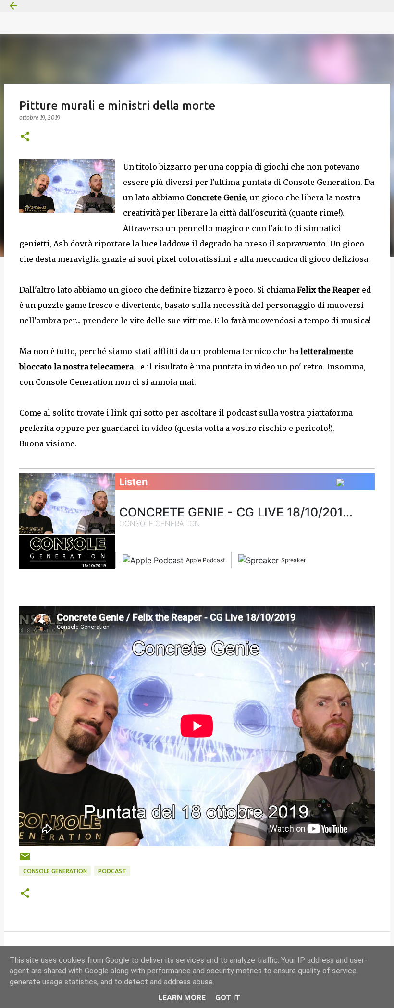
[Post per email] (25, 860)
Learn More (182, 997)
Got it (227, 997)
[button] (25, 137)
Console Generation (55, 871)
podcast (112, 871)
